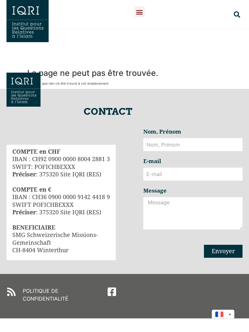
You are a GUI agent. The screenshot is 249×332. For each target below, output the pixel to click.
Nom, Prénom (162, 132)
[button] (139, 11)
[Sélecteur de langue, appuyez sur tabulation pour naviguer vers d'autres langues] (223, 314)
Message (155, 191)
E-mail (152, 161)
